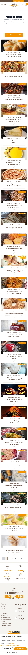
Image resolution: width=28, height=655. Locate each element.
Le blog (3, 606)
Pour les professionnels (5, 609)
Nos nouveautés (5, 617)
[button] (14, 645)
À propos (3, 604)
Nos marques (4, 615)
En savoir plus (13, 643)
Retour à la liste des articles (14, 35)
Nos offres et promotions (4, 612)
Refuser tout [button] (7, 648)
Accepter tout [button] (20, 648)
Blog (8, 8)
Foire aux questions (6, 625)
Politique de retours (6, 623)
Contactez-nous (19, 1)
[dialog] (14, 644)
